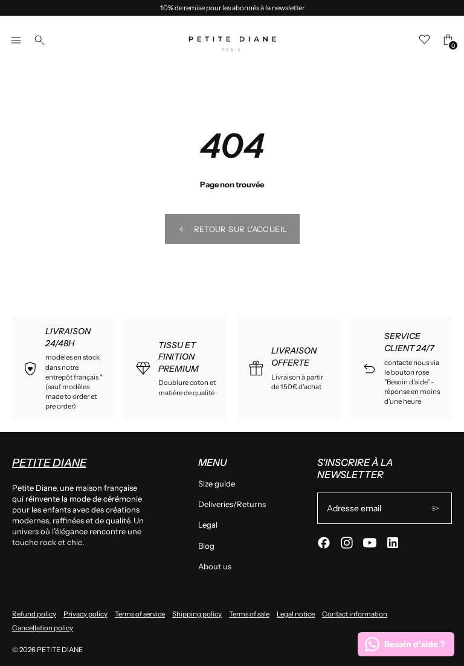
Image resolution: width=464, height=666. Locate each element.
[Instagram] (346, 542)
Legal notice (296, 614)
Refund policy (34, 614)
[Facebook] (323, 542)
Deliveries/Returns (232, 504)
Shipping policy (197, 614)
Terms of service (140, 614)
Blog (206, 546)
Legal (208, 524)
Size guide (216, 483)
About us (214, 566)
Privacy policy (85, 614)
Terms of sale (249, 614)
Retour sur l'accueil (241, 229)
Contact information (354, 614)
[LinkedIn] (392, 542)
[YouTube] (369, 542)
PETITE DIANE (60, 649)
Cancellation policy (42, 628)
